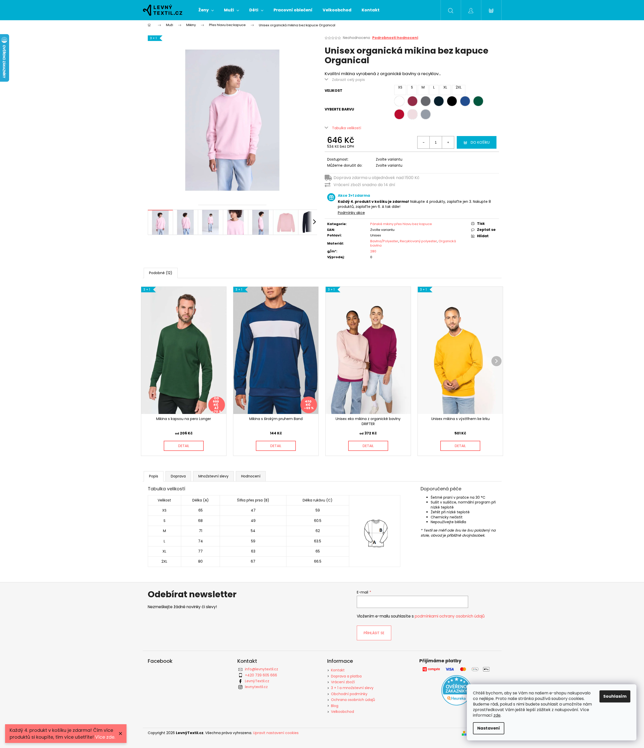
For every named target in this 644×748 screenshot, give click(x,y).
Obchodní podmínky (349, 693)
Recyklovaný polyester (418, 241)
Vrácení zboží (343, 682)
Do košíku (480, 142)
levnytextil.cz (256, 686)
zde (497, 715)
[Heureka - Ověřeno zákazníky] (456, 690)
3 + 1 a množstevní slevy (352, 687)
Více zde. (105, 737)
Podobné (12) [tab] (160, 272)
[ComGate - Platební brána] (456, 669)
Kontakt (338, 670)
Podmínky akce (351, 212)
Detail (183, 445)
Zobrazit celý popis (348, 79)
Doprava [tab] (178, 476)
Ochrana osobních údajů (353, 699)
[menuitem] (206, 10)
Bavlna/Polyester (384, 241)
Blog (334, 705)
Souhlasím (615, 696)
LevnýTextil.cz (257, 681)
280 (373, 251)
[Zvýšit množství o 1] (448, 142)
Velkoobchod (342, 711)
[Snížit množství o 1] (424, 142)
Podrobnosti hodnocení (395, 37)
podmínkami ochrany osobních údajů (450, 616)
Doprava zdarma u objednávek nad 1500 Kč (377, 178)
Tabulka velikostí (346, 127)
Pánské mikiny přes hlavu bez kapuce (401, 224)
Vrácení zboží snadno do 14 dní (364, 185)
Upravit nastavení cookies (276, 732)
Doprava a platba (346, 676)
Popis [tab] (153, 476)
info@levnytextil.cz (261, 669)
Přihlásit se (374, 632)
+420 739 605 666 (261, 675)
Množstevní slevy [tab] (213, 476)
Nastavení (488, 728)
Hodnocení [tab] (250, 476)
